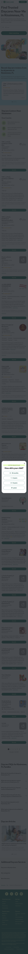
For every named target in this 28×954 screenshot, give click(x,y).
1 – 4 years (14, 478)
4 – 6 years (14, 483)
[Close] (24, 463)
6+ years (14, 488)
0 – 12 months (14, 473)
